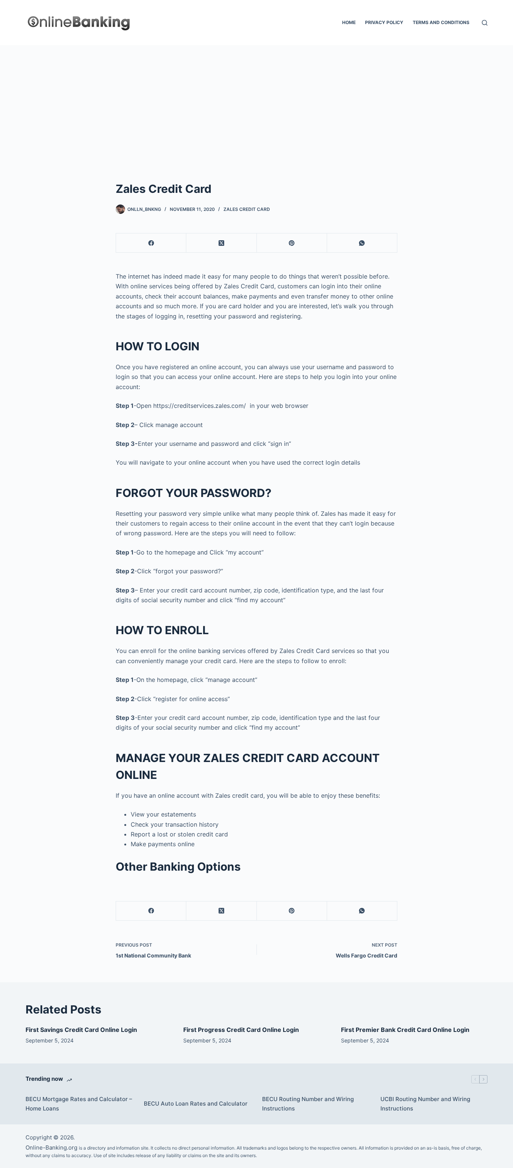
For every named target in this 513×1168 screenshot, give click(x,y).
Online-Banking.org (51, 1147)
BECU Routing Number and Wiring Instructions (308, 1103)
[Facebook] (151, 243)
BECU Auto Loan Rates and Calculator (195, 1103)
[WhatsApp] (362, 243)
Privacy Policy (384, 22)
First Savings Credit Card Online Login (81, 1029)
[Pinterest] (292, 243)
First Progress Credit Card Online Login (241, 1029)
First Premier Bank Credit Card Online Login (405, 1029)
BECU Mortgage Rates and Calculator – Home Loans (79, 1103)
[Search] (484, 23)
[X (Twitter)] (221, 243)
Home (349, 22)
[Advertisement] (256, 101)
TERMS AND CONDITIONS (441, 22)
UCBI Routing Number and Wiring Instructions (425, 1103)
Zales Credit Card (246, 209)
